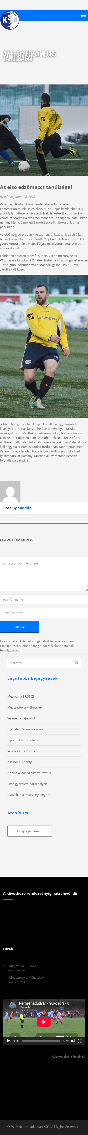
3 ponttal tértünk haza (22, 740)
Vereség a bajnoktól (21, 718)
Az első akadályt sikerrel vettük (29, 773)
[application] (44, 1022)
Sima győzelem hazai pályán (27, 784)
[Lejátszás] (8, 1041)
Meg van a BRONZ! (20, 696)
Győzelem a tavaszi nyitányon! (28, 795)
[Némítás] (73, 1041)
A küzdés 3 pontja (20, 762)
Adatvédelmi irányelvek (68, 1056)
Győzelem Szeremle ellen (25, 729)
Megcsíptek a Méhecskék (24, 707)
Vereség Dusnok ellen (22, 751)
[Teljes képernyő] (80, 1041)
